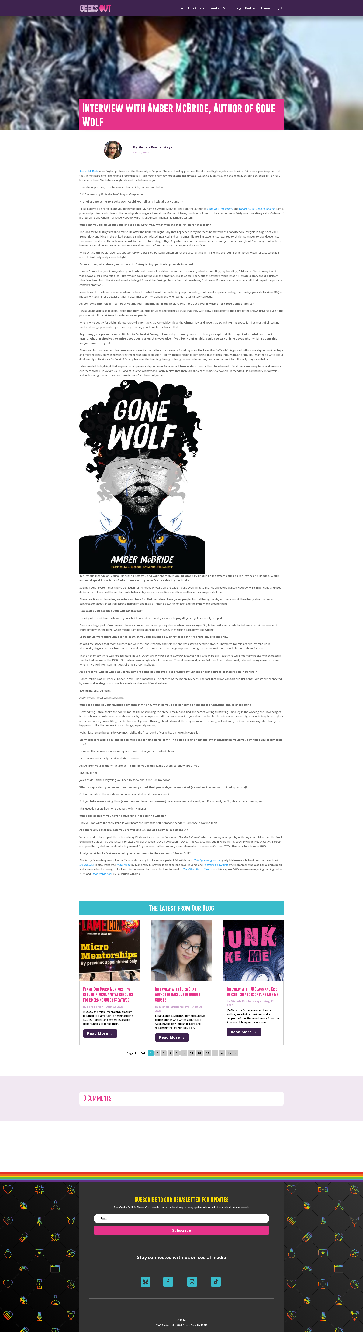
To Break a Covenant (215, 865)
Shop (226, 8)
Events (214, 8)
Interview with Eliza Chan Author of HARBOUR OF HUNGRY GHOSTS (177, 994)
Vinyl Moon (124, 865)
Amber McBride (89, 171)
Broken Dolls (86, 865)
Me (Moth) (227, 209)
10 (191, 1053)
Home (179, 8)
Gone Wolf (213, 209)
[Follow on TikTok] (216, 1282)
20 (199, 1053)
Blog (238, 8)
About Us (194, 8)
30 (207, 1053)
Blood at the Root (102, 874)
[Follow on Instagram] (192, 1282)
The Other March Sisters (197, 869)
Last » (232, 1053)
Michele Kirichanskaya (174, 1006)
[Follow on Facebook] (168, 1282)
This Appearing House (207, 860)
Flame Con (268, 8)
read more (97, 1033)
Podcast (251, 8)
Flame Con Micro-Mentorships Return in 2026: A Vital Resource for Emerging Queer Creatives (108, 994)
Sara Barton (95, 1006)
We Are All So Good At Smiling (257, 209)
